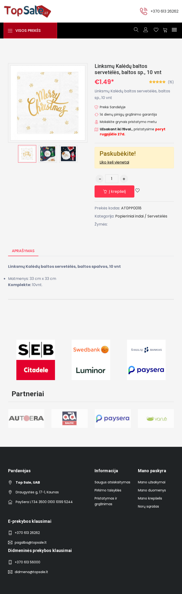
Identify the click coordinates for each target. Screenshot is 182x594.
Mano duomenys (152, 490)
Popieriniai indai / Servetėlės (141, 216)
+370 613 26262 (164, 11)
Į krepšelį (117, 191)
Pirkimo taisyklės (108, 490)
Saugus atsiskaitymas (112, 482)
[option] (27, 154)
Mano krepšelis (150, 498)
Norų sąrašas (148, 506)
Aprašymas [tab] (23, 251)
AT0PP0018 (131, 208)
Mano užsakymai (151, 482)
